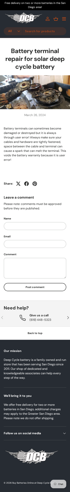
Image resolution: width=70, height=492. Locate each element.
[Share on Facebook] (26, 184)
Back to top (35, 333)
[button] (56, 19)
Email (7, 236)
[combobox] (35, 31)
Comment (10, 254)
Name (7, 218)
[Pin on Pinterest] (35, 184)
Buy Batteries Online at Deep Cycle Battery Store (38, 482)
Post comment (35, 287)
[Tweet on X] (18, 184)
